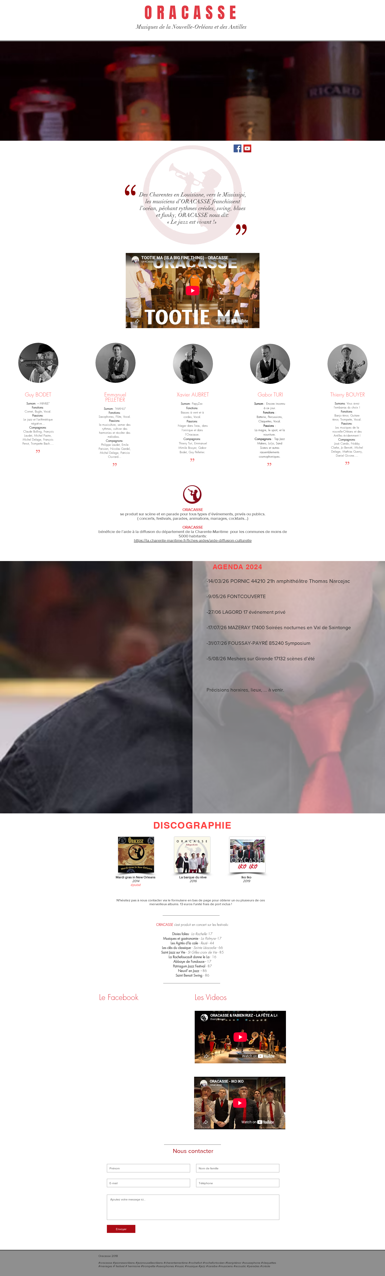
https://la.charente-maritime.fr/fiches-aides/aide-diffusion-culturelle (193, 540)
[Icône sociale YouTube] (247, 148)
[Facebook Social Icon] (237, 148)
